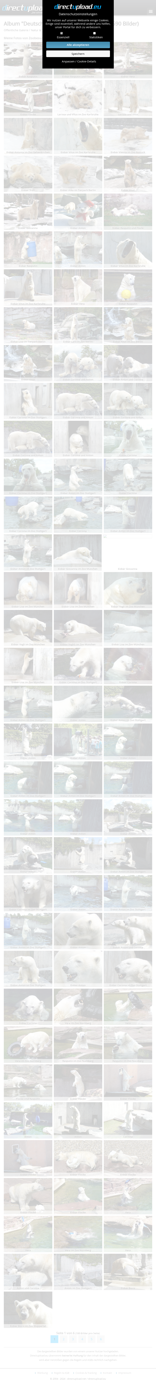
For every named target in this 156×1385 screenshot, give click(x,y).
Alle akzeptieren (78, 45)
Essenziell (63, 37)
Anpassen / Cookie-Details (79, 61)
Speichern (78, 54)
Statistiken (96, 37)
